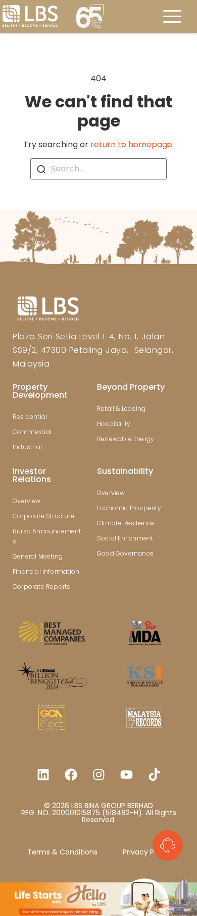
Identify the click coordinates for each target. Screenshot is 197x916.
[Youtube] (126, 774)
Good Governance (125, 553)
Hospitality (113, 423)
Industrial (27, 447)
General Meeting (38, 556)
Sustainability (125, 471)
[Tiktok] (154, 774)
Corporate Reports (41, 586)
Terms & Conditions (62, 852)
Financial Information (46, 571)
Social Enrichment (125, 538)
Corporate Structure (43, 516)
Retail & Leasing (121, 408)
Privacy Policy (146, 852)
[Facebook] (70, 774)
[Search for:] (98, 168)
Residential (30, 416)
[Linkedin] (43, 774)
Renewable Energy (125, 439)
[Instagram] (98, 774)
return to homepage (131, 144)
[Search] (41, 169)
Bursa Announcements (47, 536)
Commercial (32, 432)
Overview (27, 501)
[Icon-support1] (168, 845)
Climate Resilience (126, 523)
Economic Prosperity (129, 508)
